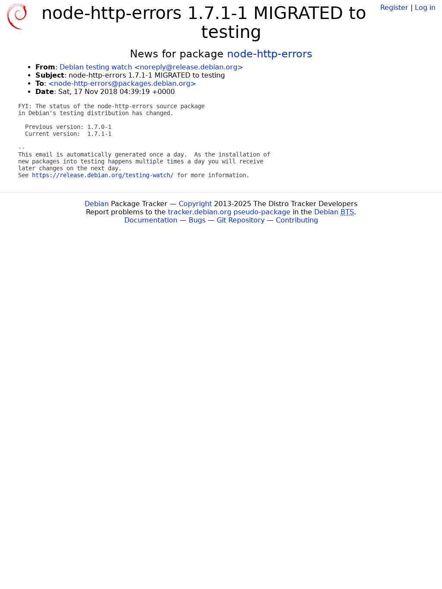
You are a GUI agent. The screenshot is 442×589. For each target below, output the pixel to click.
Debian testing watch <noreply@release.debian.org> (151, 67)
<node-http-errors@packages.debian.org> (122, 83)
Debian (97, 204)
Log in (425, 7)
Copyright (195, 204)
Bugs (197, 220)
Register (394, 7)
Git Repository (241, 220)
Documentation (150, 220)
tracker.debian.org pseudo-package (229, 212)
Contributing (297, 220)
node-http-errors (270, 54)
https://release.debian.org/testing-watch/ (103, 175)
